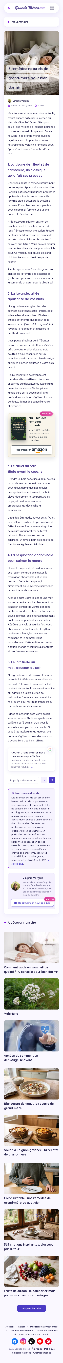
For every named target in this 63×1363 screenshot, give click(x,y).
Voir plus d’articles (31, 1308)
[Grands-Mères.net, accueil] (30, 8)
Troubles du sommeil (21, 1330)
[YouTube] (40, 1341)
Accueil (10, 1326)
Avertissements (42, 1352)
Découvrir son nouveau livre (36, 901)
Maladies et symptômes (43, 1326)
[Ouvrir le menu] (52, 8)
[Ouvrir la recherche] (9, 8)
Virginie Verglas (21, 100)
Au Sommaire (17, 22)
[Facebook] (15, 1341)
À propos (37, 1348)
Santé (21, 1326)
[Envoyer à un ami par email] (52, 780)
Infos (28, 1352)
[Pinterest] (48, 1341)
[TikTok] (31, 1341)
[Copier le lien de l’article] (44, 780)
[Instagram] (23, 1341)
